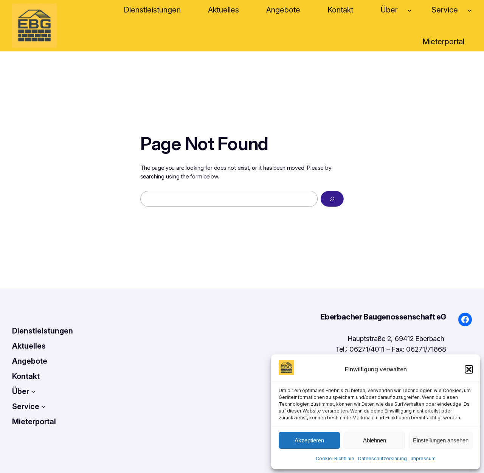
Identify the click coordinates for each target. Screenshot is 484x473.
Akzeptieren (309, 440)
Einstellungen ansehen (440, 440)
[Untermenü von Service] (469, 10)
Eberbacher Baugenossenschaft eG (383, 316)
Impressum (423, 458)
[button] (469, 369)
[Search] (332, 199)
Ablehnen (374, 440)
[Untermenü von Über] (409, 10)
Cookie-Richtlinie (335, 458)
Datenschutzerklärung (382, 458)
